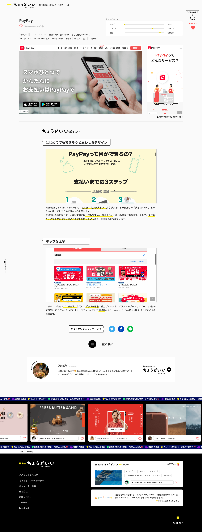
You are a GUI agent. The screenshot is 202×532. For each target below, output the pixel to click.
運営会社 (23, 491)
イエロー (42, 34)
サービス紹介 (57, 38)
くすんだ (156, 475)
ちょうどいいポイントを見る (39, 415)
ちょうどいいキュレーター (31, 480)
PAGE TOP (178, 523)
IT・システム (25, 38)
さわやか (167, 475)
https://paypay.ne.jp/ (32, 26)
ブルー (142, 471)
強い (84, 38)
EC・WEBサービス (41, 38)
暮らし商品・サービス (81, 34)
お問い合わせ (25, 496)
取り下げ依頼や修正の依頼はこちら (171, 117)
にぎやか (93, 38)
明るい (77, 38)
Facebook (24, 507)
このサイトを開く (39, 425)
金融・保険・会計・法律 (59, 34)
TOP (21, 451)
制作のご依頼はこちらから (168, 500)
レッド (33, 34)
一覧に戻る (106, 344)
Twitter (23, 502)
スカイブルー (131, 471)
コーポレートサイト (134, 475)
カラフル (24, 34)
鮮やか (68, 38)
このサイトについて (28, 475)
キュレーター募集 (27, 485)
